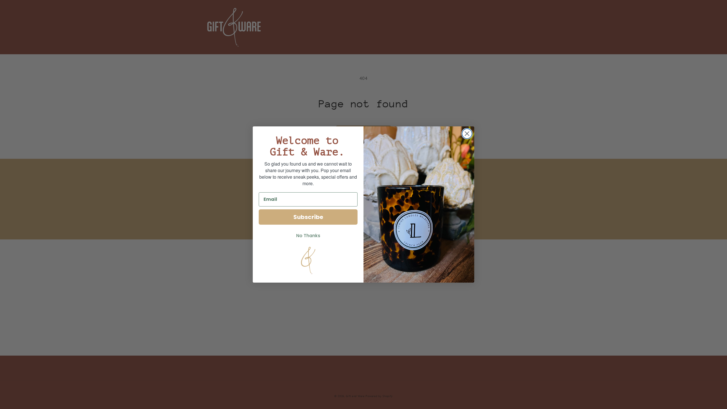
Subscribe (308, 217)
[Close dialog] (467, 134)
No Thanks (308, 235)
